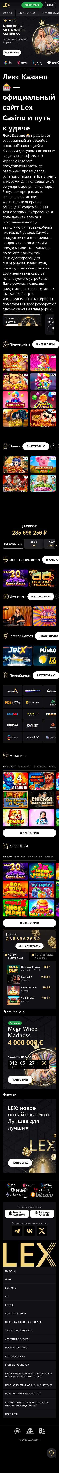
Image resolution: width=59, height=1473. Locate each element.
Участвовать (12, 52)
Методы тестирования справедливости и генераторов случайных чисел (28, 1375)
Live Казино (27, 13)
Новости (10, 1270)
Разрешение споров (17, 1364)
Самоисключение (15, 1313)
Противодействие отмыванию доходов (29, 1385)
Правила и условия (16, 1347)
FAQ (7, 1296)
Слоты (7, 13)
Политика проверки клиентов (22, 1393)
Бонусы (9, 1305)
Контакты (11, 1287)
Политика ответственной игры (23, 1322)
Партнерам (11, 1414)
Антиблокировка (15, 1356)
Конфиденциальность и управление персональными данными (27, 1404)
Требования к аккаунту (18, 1330)
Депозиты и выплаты (17, 1339)
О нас (8, 1279)
